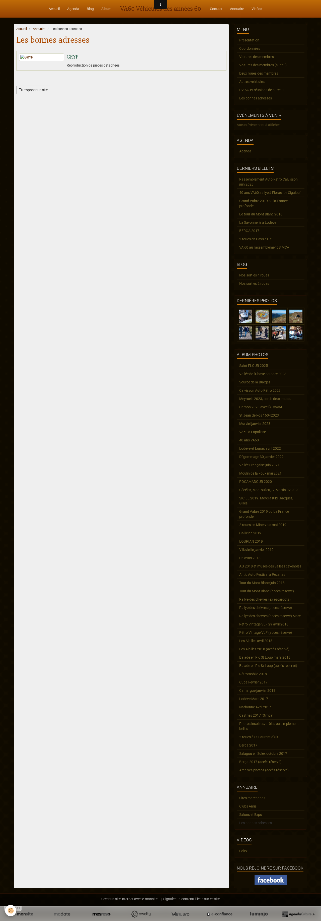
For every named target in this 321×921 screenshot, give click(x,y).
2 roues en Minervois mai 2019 (262, 525)
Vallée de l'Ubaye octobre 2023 (262, 374)
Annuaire (237, 9)
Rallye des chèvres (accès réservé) (265, 608)
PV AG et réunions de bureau (261, 90)
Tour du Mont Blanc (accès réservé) (266, 591)
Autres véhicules (252, 82)
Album (106, 9)
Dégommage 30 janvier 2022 (261, 457)
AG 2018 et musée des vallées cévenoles (270, 566)
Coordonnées (249, 48)
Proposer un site (35, 90)
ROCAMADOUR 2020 (255, 482)
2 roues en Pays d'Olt (255, 239)
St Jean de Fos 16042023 (259, 415)
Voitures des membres (256, 57)
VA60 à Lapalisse (252, 432)
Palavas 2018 (250, 558)
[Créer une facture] (180, 913)
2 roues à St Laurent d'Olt (258, 737)
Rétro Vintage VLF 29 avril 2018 (263, 624)
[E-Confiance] (219, 913)
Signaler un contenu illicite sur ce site (191, 899)
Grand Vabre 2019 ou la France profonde (263, 203)
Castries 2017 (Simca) (256, 715)
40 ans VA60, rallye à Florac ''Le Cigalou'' (269, 193)
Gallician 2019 (250, 533)
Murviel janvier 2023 (254, 424)
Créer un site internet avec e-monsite (129, 899)
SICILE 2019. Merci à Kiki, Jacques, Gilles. (266, 500)
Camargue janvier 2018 (257, 690)
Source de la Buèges (254, 382)
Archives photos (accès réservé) (264, 770)
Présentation (249, 40)
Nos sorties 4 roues (254, 275)
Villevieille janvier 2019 (256, 550)
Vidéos (257, 9)
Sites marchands (252, 798)
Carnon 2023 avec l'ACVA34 (260, 407)
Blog (90, 9)
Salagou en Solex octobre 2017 (263, 754)
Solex (243, 851)
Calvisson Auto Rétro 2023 (260, 390)
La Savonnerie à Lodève (257, 222)
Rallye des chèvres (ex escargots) (265, 599)
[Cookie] (10, 910)
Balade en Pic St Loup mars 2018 (264, 657)
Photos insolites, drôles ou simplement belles (269, 726)
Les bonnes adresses (255, 98)
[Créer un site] (22, 913)
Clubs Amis (248, 806)
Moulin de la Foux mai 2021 (260, 473)
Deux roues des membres (258, 73)
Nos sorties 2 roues (254, 283)
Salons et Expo (250, 815)
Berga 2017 (248, 745)
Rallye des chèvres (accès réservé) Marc (270, 616)
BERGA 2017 (249, 231)
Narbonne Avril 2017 (255, 707)
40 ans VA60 (249, 440)
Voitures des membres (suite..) (263, 65)
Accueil (54, 9)
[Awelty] (140, 913)
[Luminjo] (259, 913)
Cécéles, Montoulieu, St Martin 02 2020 (269, 490)
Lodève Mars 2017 (253, 699)
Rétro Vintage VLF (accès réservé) (265, 632)
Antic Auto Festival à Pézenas (262, 574)
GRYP (72, 57)
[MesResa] (101, 913)
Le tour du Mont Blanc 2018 (260, 214)
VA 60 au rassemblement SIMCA (264, 247)
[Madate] (62, 913)
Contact (216, 9)
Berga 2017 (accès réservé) (260, 762)
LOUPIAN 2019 (251, 541)
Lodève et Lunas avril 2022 (260, 448)
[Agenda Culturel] (298, 913)
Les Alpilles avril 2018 (255, 641)
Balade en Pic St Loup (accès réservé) (268, 666)
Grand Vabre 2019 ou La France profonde (264, 514)
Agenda (73, 9)
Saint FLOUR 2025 (253, 366)
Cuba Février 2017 (253, 682)
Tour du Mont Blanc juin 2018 (262, 583)
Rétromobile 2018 (253, 674)
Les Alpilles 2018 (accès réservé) (264, 649)
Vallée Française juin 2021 (259, 465)
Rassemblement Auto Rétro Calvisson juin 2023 (268, 181)
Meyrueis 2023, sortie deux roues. (265, 399)
